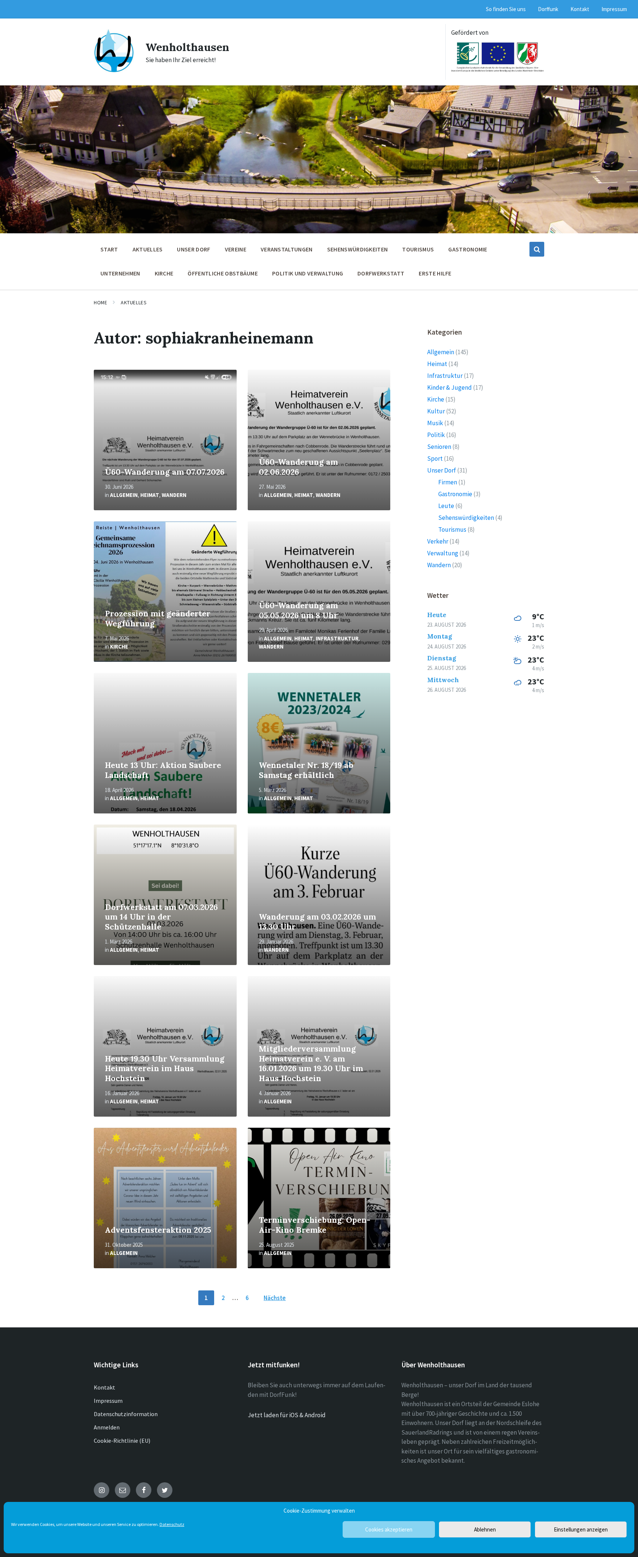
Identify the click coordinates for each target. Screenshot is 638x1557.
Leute (446, 506)
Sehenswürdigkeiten (466, 518)
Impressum (108, 1400)
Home (100, 302)
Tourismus (452, 529)
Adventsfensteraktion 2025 (158, 1230)
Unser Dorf (441, 470)
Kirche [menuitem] (164, 273)
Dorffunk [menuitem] (548, 9)
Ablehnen (485, 1529)
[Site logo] (114, 71)
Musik (435, 423)
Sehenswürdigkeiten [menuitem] (357, 249)
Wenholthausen (187, 47)
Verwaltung (442, 553)
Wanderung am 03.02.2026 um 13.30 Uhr (317, 922)
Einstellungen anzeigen (581, 1529)
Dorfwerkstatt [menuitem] (380, 273)
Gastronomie (455, 494)
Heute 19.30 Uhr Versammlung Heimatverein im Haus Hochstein (164, 1068)
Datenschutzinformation (126, 1414)
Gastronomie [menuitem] (467, 249)
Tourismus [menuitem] (418, 249)
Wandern (174, 494)
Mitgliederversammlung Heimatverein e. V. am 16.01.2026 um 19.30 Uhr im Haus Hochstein (311, 1063)
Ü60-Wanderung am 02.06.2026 (298, 467)
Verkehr (437, 541)
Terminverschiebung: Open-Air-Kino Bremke (314, 1225)
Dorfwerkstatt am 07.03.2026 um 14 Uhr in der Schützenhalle (161, 917)
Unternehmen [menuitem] (120, 273)
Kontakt (104, 1387)
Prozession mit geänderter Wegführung (157, 619)
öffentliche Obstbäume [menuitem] (223, 273)
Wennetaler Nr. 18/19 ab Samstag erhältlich (306, 770)
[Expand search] (536, 249)
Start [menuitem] (109, 249)
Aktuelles (134, 302)
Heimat (149, 494)
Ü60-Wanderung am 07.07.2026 (164, 472)
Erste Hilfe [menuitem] (435, 273)
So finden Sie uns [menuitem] (506, 9)
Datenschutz (172, 1524)
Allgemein (124, 494)
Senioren (439, 447)
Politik (436, 435)
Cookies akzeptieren (388, 1529)
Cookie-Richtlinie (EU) (122, 1440)
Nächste (275, 1298)
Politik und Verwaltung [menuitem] (307, 273)
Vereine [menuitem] (235, 249)
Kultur (436, 411)
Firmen (447, 482)
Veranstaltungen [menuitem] (287, 249)
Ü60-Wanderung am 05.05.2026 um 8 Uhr (298, 610)
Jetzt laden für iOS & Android (287, 1415)
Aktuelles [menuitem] (148, 249)
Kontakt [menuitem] (579, 9)
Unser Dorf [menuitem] (193, 249)
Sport (435, 458)
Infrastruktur (337, 638)
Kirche (119, 646)
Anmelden (107, 1427)
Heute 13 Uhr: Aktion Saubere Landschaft (163, 770)
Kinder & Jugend (449, 387)
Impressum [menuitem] (614, 9)
